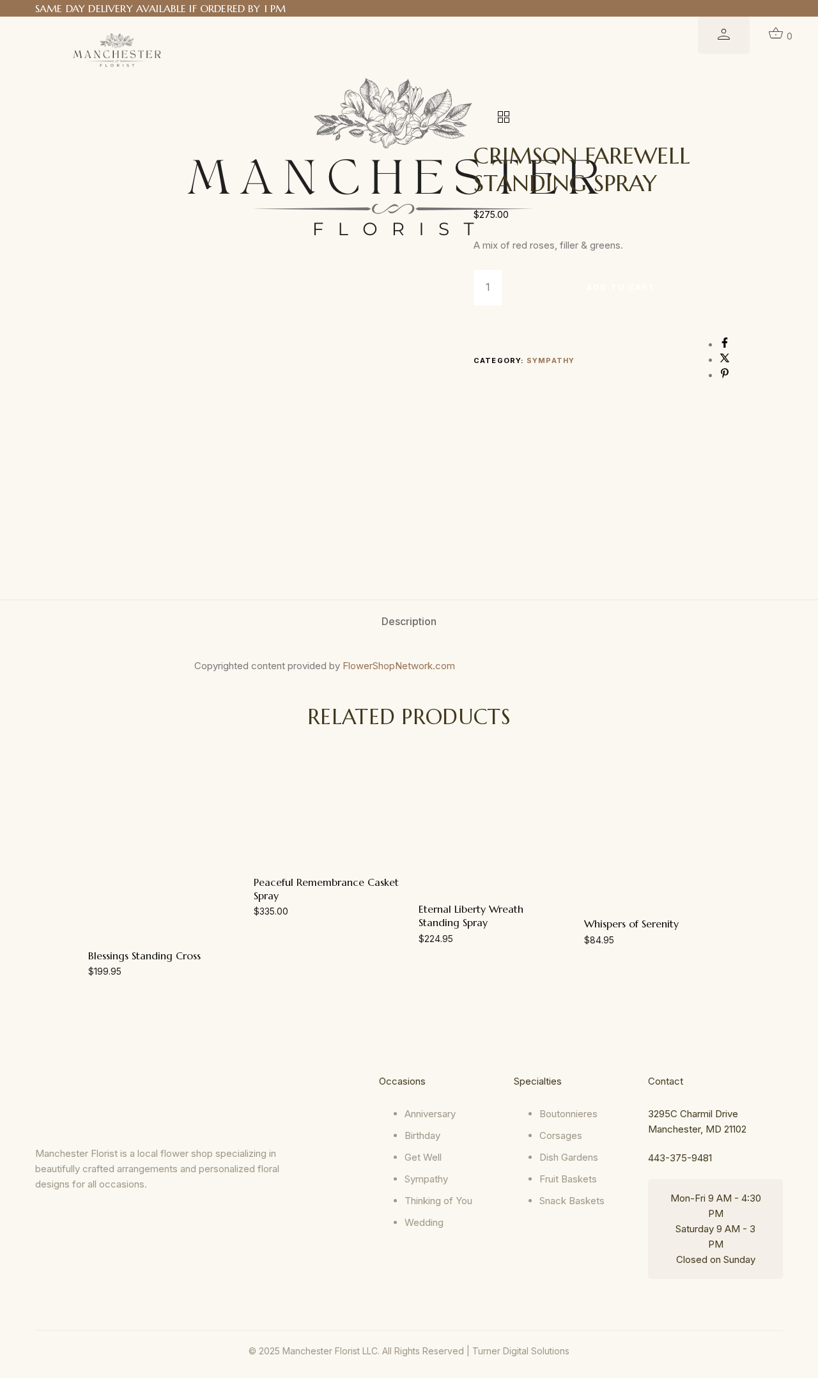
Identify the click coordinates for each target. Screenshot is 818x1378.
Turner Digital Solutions (520, 1350)
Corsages (560, 1135)
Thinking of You (438, 1201)
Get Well (423, 1157)
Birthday (422, 1135)
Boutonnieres (568, 1114)
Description (409, 621)
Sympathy (551, 360)
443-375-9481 (680, 1158)
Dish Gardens (568, 1157)
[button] (161, 957)
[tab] (409, 621)
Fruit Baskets (568, 1179)
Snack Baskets (572, 1201)
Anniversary (430, 1114)
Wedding (424, 1222)
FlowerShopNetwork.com (399, 666)
